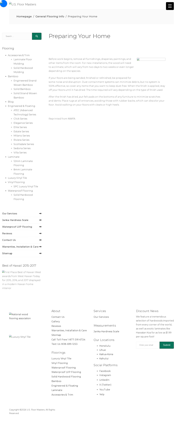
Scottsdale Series (24, 144)
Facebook (105, 371)
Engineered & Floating (21, 106)
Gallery (55, 321)
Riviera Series (21, 140)
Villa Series (20, 152)
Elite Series (20, 127)
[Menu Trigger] (170, 6)
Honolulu (105, 346)
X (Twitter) (105, 384)
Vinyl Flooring (16, 182)
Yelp (101, 394)
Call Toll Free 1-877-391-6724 (68, 339)
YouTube (104, 389)
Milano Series (22, 135)
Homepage (24, 16)
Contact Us (9, 240)
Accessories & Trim (19, 55)
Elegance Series (23, 123)
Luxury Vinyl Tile (17, 178)
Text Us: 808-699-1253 (64, 344)
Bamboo (13, 76)
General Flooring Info (49, 16)
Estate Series (21, 131)
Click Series (20, 118)
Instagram (105, 375)
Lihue (102, 350)
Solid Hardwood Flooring (66, 376)
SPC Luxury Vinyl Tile (26, 186)
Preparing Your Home (79, 35)
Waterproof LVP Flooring (17, 226)
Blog (11, 101)
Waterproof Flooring (20, 190)
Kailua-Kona (106, 354)
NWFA (71, 118)
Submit (166, 345)
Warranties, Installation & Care (20, 246)
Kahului (103, 358)
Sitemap (7, 253)
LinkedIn (104, 380)
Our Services (9, 213)
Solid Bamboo (22, 89)
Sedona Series (22, 148)
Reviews (7, 233)
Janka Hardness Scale (15, 220)
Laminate (13, 157)
